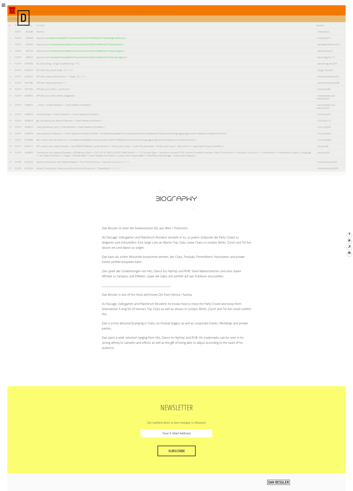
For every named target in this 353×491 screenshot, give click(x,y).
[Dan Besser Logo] (23, 17)
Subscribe (176, 451)
